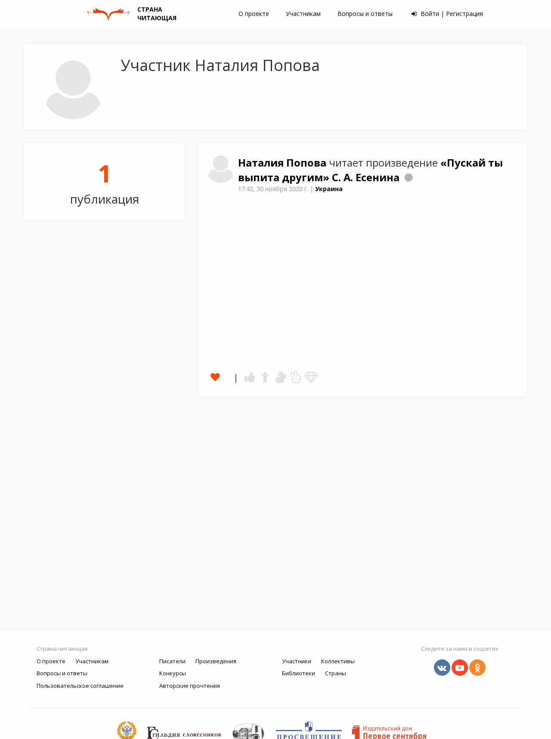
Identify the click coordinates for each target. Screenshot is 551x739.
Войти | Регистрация (451, 13)
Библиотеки (298, 673)
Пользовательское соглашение (80, 686)
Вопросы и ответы (365, 13)
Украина (329, 189)
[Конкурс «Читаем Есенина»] (408, 177)
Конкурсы (172, 673)
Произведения (215, 661)
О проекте (253, 13)
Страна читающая (62, 648)
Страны (335, 673)
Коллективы (338, 661)
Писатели (172, 661)
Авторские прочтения (189, 686)
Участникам (303, 13)
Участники (296, 661)
